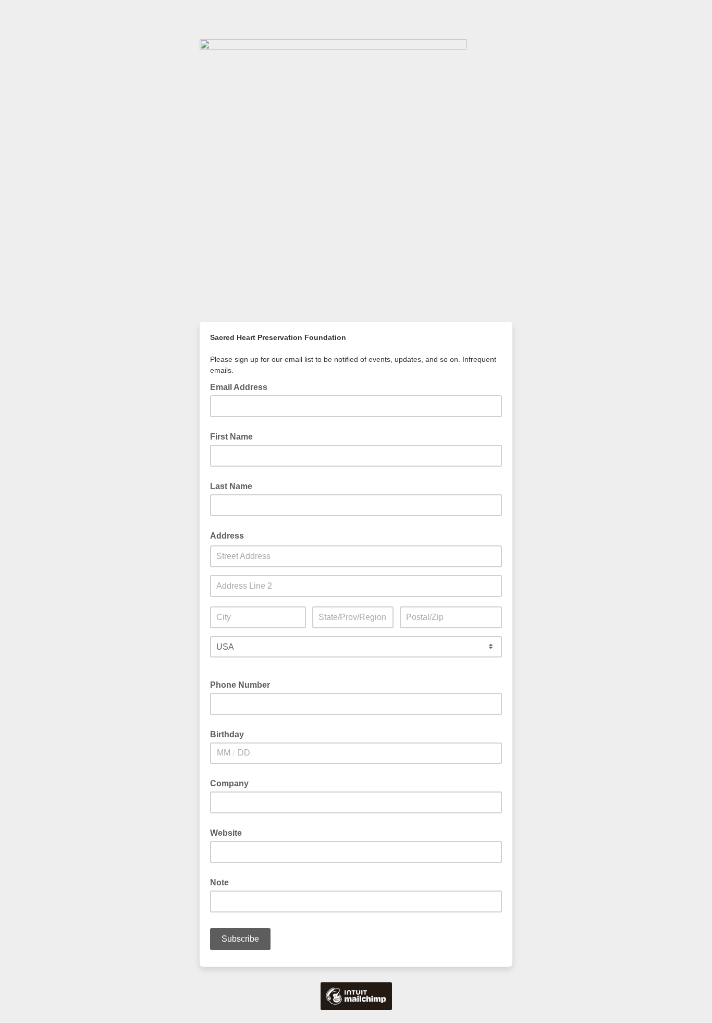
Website (226, 833)
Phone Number (240, 684)
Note (219, 882)
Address (227, 535)
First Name (231, 436)
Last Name (231, 486)
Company (229, 783)
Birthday (227, 734)
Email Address (242, 386)
